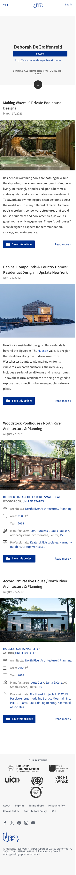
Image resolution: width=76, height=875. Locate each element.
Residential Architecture (23, 497)
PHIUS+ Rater (18, 703)
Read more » (63, 244)
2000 (21, 516)
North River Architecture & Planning (48, 509)
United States (33, 501)
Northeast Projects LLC (45, 694)
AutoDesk (43, 531)
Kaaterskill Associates (44, 542)
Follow (40, 53)
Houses (9, 649)
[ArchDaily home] (38, 5)
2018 (21, 523)
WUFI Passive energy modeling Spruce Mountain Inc (40, 696)
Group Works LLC (33, 547)
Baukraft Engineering (42, 703)
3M (33, 531)
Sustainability (27, 649)
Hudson (43, 351)
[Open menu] (5, 4)
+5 (61, 535)
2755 (21, 668)
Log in (68, 4)
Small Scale (53, 497)
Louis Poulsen (60, 531)
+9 (40, 687)
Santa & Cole (53, 683)
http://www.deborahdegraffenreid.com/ (38, 60)
